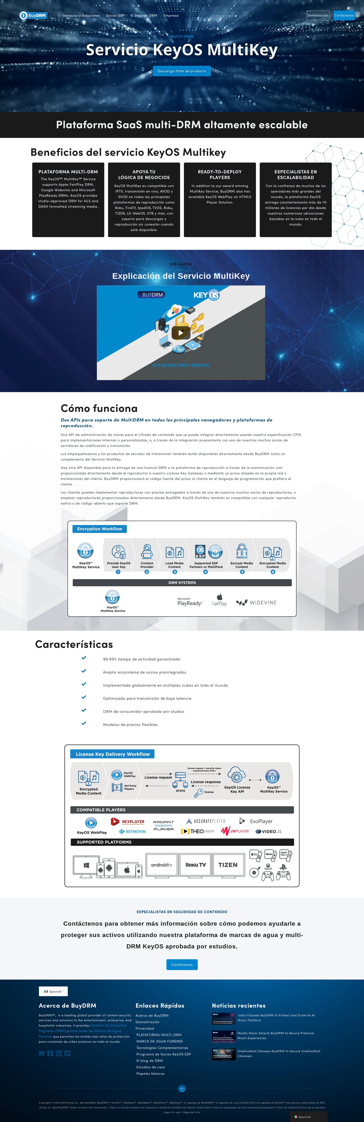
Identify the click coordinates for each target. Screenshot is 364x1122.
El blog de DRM (144, 15)
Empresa (171, 15)
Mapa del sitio (191, 1112)
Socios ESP (115, 15)
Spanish (55, 991)
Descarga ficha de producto (182, 71)
